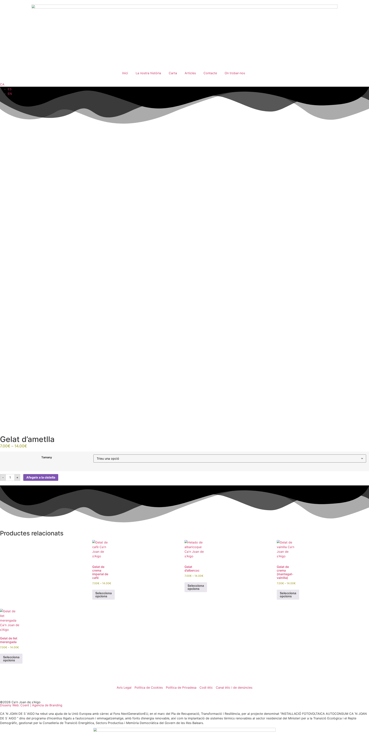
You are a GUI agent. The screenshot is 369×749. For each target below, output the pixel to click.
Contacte (210, 73)
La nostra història (148, 73)
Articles (190, 73)
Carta (173, 73)
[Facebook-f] (5, 694)
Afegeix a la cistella (40, 477)
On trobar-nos (235, 73)
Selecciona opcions (103, 594)
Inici (125, 73)
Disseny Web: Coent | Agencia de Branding (31, 705)
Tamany (46, 457)
